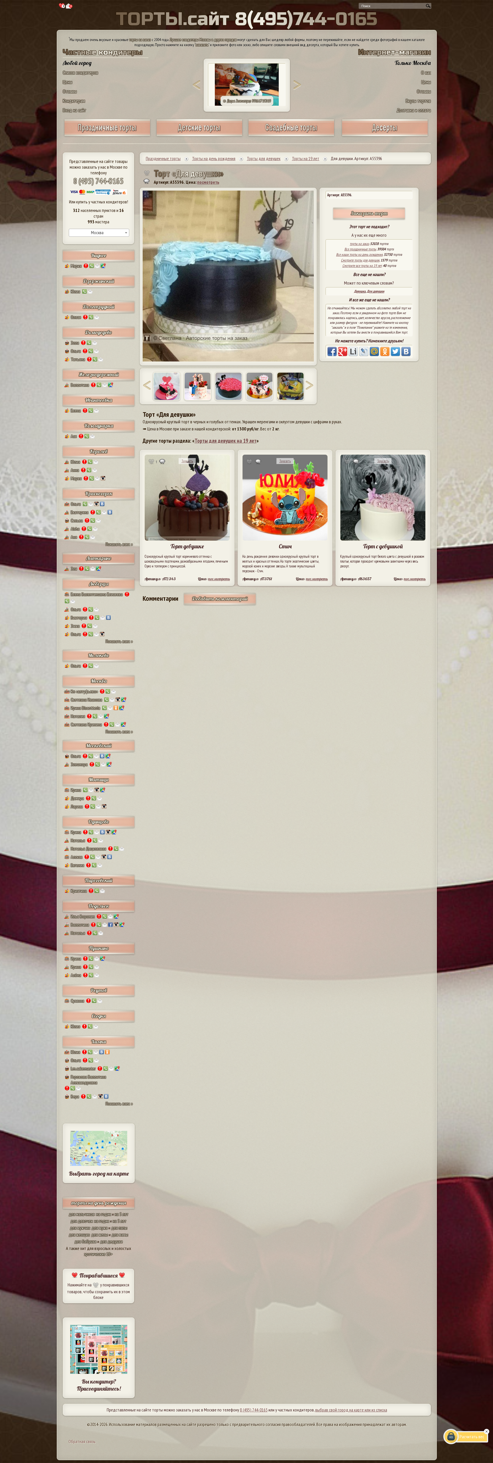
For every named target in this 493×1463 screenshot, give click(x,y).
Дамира (77, 798)
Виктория (79, 617)
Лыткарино (98, 558)
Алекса (76, 857)
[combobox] (99, 233)
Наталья (78, 840)
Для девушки (375, 291)
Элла (75, 343)
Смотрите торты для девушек (360, 260)
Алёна (76, 975)
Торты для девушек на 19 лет (225, 440)
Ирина (76, 790)
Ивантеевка (98, 400)
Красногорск (98, 493)
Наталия (78, 716)
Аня (74, 537)
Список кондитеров (80, 72)
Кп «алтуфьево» (84, 691)
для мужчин (80, 1228)
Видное (98, 255)
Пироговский (98, 880)
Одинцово (98, 821)
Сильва (77, 520)
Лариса (77, 806)
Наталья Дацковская (88, 848)
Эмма (75, 626)
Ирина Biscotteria (85, 708)
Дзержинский (98, 281)
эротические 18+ (98, 1254)
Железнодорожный (99, 374)
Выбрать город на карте (99, 1173)
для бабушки (85, 1241)
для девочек (81, 1221)
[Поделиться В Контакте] (406, 351)
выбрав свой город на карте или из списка (351, 1410)
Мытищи (98, 779)
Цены (67, 82)
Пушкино (99, 948)
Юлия (75, 291)
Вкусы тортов (418, 100)
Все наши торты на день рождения (359, 254)
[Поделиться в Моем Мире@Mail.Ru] (374, 351)
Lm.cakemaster (83, 1068)
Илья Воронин (83, 916)
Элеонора (79, 764)
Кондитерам (74, 100)
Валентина (80, 385)
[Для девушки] (166, 386)
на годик (103, 1214)
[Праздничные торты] (107, 134)
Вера (75, 1096)
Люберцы (98, 584)
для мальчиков (81, 1214)
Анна (75, 470)
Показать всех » (119, 544)
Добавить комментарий (220, 598)
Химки (98, 1041)
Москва (99, 681)
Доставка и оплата (414, 110)
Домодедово (98, 332)
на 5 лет (121, 1214)
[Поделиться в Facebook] (332, 351)
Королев (99, 451)
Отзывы (70, 91)
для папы (119, 1228)
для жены (99, 1234)
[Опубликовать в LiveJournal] (363, 351)
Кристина (79, 891)
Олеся (76, 317)
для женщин (79, 1234)
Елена (76, 410)
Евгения (77, 865)
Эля (74, 568)
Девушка (359, 291)
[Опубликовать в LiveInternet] (353, 351)
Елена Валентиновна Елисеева (97, 594)
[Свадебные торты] (291, 134)
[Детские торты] (199, 134)
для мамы (120, 1234)
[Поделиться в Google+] (342, 351)
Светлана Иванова (86, 699)
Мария (76, 266)
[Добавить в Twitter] (395, 351)
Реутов (98, 990)
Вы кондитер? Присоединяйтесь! (99, 1385)
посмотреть (208, 182)
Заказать (187, 461)
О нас (426, 72)
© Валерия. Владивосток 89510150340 (247, 101)
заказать (202, 44)
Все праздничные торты (360, 249)
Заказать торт (369, 213)
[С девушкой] (228, 386)
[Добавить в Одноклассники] (384, 351)
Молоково (98, 655)
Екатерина (79, 512)
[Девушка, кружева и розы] (259, 386)
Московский (99, 745)
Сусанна (77, 1001)
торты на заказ (140, 39)
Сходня (99, 1016)
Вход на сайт (74, 110)
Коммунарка (98, 425)
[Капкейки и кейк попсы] (385, 134)
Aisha (75, 529)
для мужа (100, 1228)
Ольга (76, 351)
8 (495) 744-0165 (98, 180)
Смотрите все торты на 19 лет (362, 265)
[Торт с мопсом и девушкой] (197, 386)
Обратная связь (82, 1441)
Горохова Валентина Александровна (88, 1079)
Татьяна (78, 359)
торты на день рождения (98, 1203)
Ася (74, 436)
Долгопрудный (98, 306)
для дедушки (111, 1241)
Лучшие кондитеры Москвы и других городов (203, 39)
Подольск (98, 906)
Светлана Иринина (86, 724)
